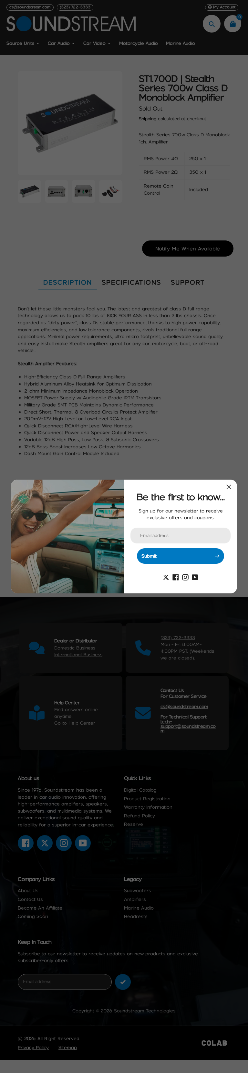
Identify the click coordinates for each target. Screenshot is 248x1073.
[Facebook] (175, 577)
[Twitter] (166, 577)
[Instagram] (185, 577)
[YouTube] (195, 577)
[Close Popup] (229, 487)
